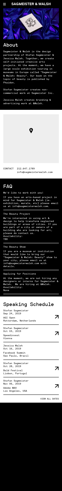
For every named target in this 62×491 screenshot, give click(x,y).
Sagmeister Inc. (43, 93)
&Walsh (37, 103)
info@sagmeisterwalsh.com (35, 172)
